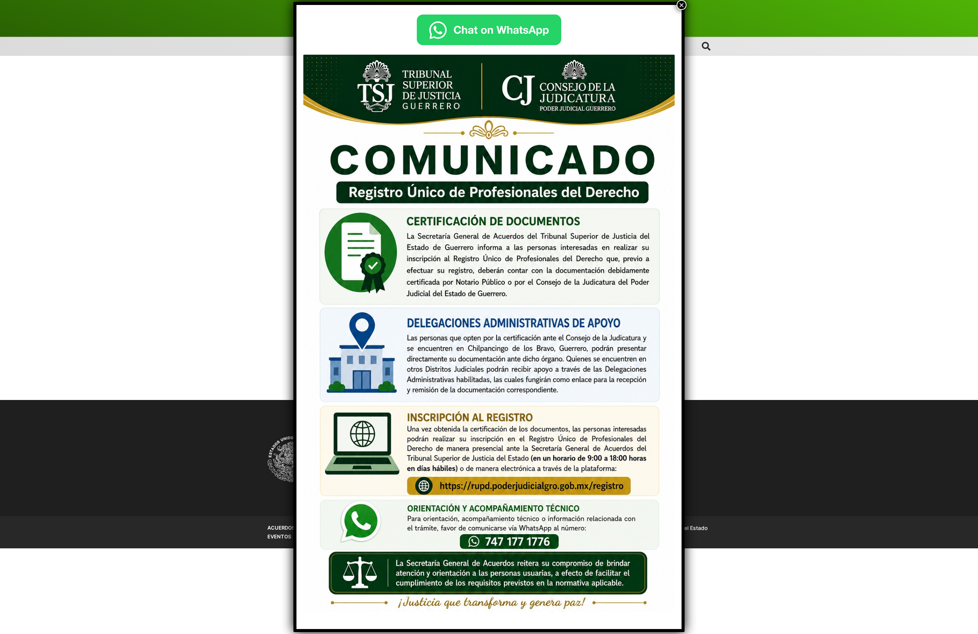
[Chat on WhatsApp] (489, 30)
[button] (706, 46)
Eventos (279, 536)
